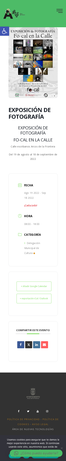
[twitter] (28, 411)
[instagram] (47, 411)
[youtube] (38, 411)
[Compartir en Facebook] (20, 344)
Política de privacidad (23, 419)
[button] (4, 31)
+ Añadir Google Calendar (34, 286)
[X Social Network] (28, 344)
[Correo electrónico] (44, 344)
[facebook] (19, 411)
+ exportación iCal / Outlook (34, 298)
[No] (61, 448)
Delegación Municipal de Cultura (32, 248)
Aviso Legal (40, 424)
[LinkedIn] (36, 344)
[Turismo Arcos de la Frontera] (14, 13)
